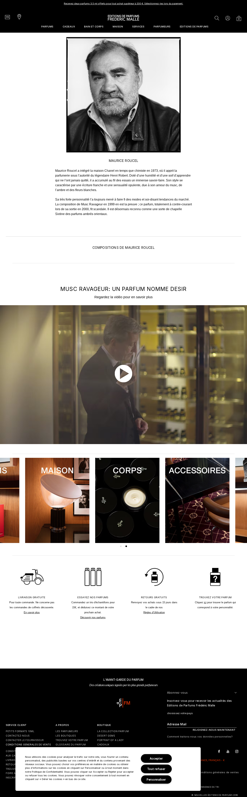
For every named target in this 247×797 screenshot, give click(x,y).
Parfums (47, 26)
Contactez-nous (18, 735)
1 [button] (121, 546)
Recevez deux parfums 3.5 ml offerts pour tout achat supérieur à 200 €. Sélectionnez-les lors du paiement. (123, 3)
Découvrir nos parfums (93, 617)
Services (138, 26)
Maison (118, 26)
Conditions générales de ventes (218, 772)
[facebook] (219, 751)
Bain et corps (93, 26)
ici (205, 602)
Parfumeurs (162, 26)
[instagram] (236, 751)
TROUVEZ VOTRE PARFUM (72, 740)
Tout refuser (156, 769)
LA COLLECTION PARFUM (113, 731)
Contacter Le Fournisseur (25, 740)
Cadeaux (69, 26)
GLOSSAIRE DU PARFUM (71, 744)
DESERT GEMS (106, 735)
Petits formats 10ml (20, 731)
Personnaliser (156, 779)
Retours (12, 764)
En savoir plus (32, 612)
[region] (108, 769)
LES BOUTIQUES (66, 735)
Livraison (12, 760)
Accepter (156, 758)
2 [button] (126, 546)
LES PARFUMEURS (67, 731)
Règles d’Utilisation (154, 612)
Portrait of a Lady (110, 740)
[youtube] (227, 751)
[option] (123, 5)
